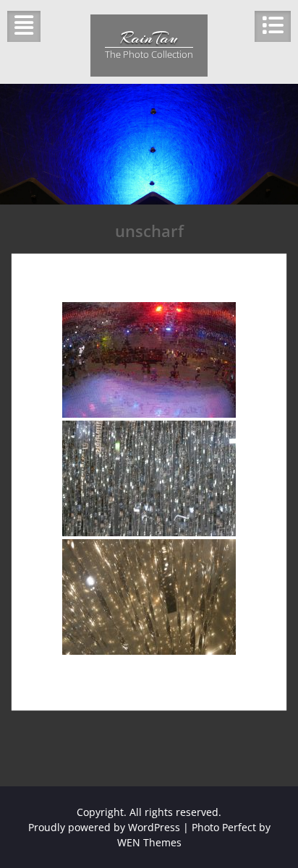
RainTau (149, 37)
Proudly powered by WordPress (104, 827)
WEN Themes (149, 842)
